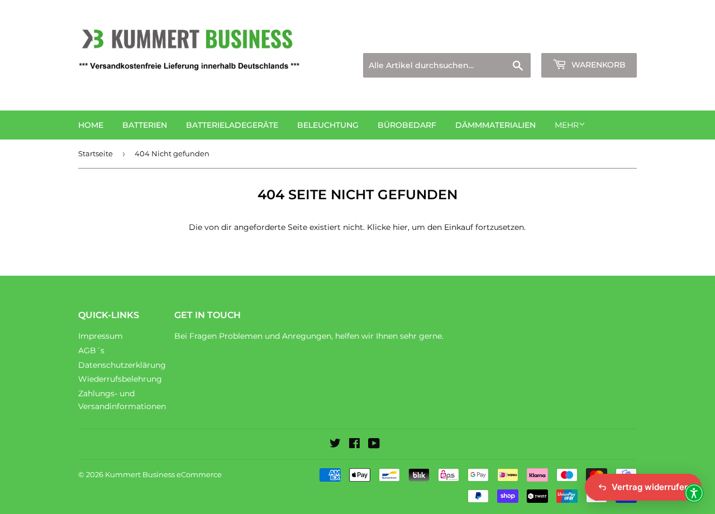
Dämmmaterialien (495, 125)
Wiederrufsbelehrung (120, 379)
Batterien (144, 125)
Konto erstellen (610, 39)
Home (90, 125)
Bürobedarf (407, 125)
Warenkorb (597, 65)
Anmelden (539, 39)
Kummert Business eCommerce (163, 474)
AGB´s (91, 350)
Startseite (95, 153)
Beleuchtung (328, 125)
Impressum (100, 336)
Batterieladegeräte (232, 125)
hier (400, 227)
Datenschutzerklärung (122, 365)
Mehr (567, 125)
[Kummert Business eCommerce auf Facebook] (354, 445)
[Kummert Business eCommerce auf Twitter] (335, 445)
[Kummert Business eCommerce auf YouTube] (374, 445)
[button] (694, 493)
